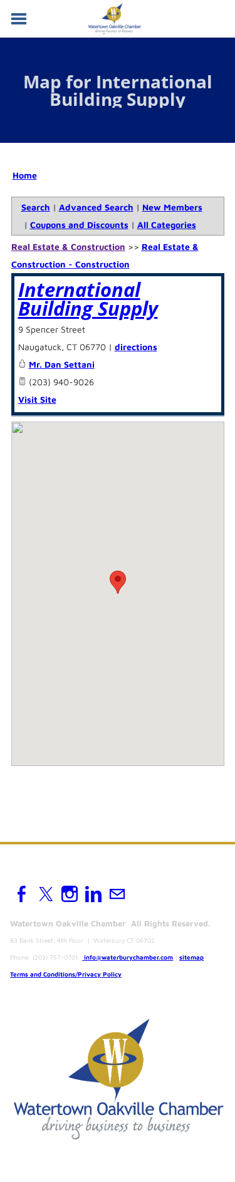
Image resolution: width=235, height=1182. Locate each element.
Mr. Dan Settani (62, 364)
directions (136, 346)
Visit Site (37, 399)
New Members (172, 207)
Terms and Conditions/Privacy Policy (66, 974)
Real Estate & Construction (68, 246)
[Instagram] (69, 894)
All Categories (166, 224)
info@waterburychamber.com (128, 957)
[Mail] (117, 894)
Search (35, 207)
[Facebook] (22, 894)
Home (25, 175)
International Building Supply (88, 299)
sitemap (191, 957)
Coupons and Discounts (79, 224)
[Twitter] (46, 894)
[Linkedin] (93, 894)
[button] (118, 582)
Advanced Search (96, 207)
